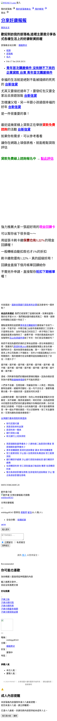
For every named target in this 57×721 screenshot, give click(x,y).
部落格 (9, 54)
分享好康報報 (14, 20)
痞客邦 (24, 512)
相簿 (8, 50)
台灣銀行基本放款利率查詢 (14, 418)
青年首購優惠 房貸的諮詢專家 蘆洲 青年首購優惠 (29, 450)
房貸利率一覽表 (13, 430)
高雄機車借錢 (18, 380)
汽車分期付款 (7, 602)
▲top (3, 524)
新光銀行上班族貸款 (15, 436)
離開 (15, 716)
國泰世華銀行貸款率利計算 (24, 305)
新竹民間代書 (12, 423)
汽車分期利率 (7, 606)
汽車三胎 (5, 599)
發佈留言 (5, 545)
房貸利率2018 (20, 346)
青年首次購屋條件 (28, 325)
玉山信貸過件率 (17, 338)
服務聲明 (28, 684)
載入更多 (5, 529)
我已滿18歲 (6, 716)
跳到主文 (5, 28)
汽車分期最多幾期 (9, 609)
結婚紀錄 (21, 520)
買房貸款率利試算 (14, 427)
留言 (30, 512)
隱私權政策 (47, 682)
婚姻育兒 (23, 45)
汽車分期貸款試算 (9, 612)
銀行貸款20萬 (12, 433)
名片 (8, 57)
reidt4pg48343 (7, 497)
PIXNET (12, 682)
